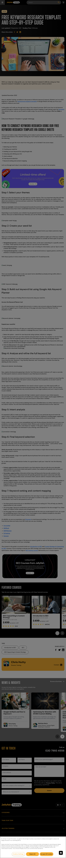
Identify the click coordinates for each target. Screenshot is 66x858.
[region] (33, 847)
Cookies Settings (18, 854)
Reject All (32, 854)
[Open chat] (61, 853)
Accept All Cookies (46, 854)
